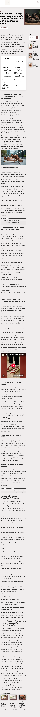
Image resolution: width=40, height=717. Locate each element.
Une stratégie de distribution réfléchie (18, 70)
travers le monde (8, 42)
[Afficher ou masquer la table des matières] (18, 58)
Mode (20, 709)
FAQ (14, 79)
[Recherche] (35, 2)
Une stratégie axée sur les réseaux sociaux (7, 70)
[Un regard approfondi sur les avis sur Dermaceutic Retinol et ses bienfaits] (13, 697)
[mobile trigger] (2, 2)
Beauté (2, 709)
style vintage (20, 34)
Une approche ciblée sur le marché (7, 77)
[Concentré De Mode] (7, 2)
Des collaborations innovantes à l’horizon (19, 67)
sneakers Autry (6, 34)
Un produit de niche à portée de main (7, 85)
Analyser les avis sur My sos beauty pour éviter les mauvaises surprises (4, 704)
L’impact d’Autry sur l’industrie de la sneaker (18, 73)
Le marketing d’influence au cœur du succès (19, 76)
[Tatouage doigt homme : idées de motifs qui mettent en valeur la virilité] (22, 697)
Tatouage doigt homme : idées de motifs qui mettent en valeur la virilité (22, 704)
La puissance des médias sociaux (7, 88)
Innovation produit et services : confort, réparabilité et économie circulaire (18, 83)
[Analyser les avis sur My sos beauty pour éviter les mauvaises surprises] (4, 697)
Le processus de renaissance (6, 67)
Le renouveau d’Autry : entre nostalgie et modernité (6, 73)
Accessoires (4, 27)
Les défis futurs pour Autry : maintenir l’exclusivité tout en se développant (19, 63)
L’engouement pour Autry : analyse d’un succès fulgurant (7, 81)
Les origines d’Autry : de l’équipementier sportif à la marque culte (7, 63)
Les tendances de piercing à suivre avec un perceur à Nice (36, 65)
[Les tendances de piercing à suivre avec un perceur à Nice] (30, 65)
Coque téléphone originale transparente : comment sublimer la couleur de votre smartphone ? (36, 56)
